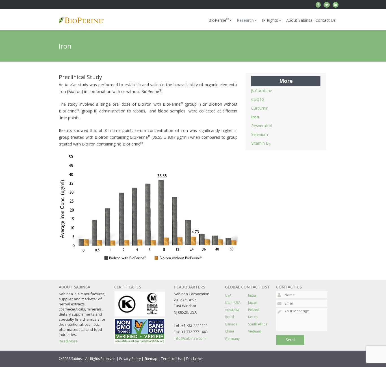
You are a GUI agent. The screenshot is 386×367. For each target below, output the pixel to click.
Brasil (229, 316)
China (229, 331)
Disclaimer (194, 358)
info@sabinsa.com (190, 338)
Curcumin (259, 108)
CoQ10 (257, 99)
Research (245, 20)
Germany (232, 338)
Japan (252, 302)
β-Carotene (261, 90)
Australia (232, 309)
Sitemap (150, 358)
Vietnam (254, 331)
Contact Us (325, 20)
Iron (255, 117)
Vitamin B (260, 143)
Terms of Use (172, 358)
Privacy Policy (130, 358)
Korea (253, 316)
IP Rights (270, 20)
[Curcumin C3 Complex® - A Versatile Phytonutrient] (336, 5)
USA (228, 295)
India (252, 295)
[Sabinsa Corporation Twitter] (327, 5)
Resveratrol (261, 125)
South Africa (257, 324)
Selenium (259, 134)
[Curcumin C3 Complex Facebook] (318, 5)
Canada (231, 324)
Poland (253, 309)
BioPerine (219, 20)
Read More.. (69, 341)
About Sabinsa (299, 20)
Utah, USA (233, 302)
